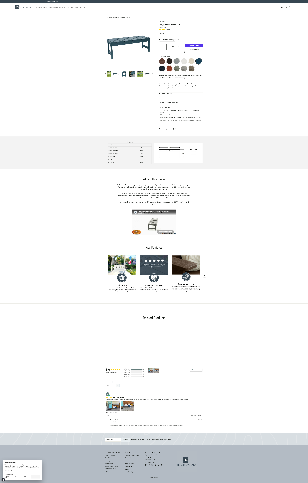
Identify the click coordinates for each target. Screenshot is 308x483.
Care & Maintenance (110, 458)
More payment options (194, 49)
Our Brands (70, 7)
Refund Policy (109, 463)
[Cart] (290, 7)
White (184, 61)
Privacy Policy (129, 466)
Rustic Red (169, 68)
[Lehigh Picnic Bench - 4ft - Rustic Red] (120, 345)
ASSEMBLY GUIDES (163, 98)
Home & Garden (53, 7)
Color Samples (129, 461)
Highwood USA (164, 22)
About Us (82, 7)
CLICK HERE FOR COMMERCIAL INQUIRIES (168, 102)
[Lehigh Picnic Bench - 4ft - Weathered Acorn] (106, 345)
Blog (76, 7)
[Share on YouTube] (162, 465)
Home (106, 17)
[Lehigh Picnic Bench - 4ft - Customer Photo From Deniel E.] (150, 370)
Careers (127, 469)
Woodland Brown (191, 68)
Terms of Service (129, 463)
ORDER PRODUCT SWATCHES (165, 93)
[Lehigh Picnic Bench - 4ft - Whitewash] (114, 345)
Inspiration (62, 7)
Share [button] (109, 416)
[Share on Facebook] (146, 465)
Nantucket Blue (199, 61)
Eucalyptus (176, 68)
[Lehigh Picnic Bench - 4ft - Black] (108, 345)
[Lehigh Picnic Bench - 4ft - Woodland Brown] (126, 345)
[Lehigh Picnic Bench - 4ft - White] (112, 345)
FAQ (106, 471)
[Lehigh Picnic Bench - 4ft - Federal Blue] (118, 345)
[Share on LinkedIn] (158, 465)
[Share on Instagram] (152, 465)
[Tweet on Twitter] (149, 465)
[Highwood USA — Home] (23, 7)
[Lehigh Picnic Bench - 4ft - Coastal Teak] (110, 345)
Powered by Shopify (154, 477)
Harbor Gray (184, 68)
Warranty (107, 461)
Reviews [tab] (109, 382)
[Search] (282, 7)
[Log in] (286, 7)
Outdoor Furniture (41, 7)
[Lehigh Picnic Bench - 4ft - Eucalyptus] (122, 345)
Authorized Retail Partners (132, 455)
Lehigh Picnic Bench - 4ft (111, 412)
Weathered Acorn (162, 61)
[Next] (204, 275)
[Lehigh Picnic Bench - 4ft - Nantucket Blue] (116, 345)
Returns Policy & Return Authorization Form (111, 467)
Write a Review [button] (196, 370)
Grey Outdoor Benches (114, 17)
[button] (199, 415)
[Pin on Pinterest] (155, 465)
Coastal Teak (176, 61)
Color (164, 56)
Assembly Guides (110, 455)
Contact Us (128, 458)
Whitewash (191, 61)
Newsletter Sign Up (130, 472)
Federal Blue (162, 68)
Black (169, 61)
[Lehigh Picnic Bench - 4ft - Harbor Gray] (124, 345)
